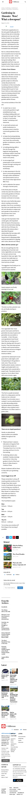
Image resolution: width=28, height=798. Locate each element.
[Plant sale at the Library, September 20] (8, 565)
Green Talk (3, 773)
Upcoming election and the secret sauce (5, 714)
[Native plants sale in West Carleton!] (14, 708)
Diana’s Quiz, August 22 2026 (5, 676)
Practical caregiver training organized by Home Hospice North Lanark (5, 650)
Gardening (7, 8)
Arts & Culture (13, 735)
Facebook (9, 574)
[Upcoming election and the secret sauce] (5, 708)
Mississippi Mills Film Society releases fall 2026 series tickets (13, 678)
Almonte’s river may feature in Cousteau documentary (5, 617)
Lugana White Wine (5, 657)
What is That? (4, 777)
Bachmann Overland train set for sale (5, 695)
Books (12, 742)
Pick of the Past (14, 747)
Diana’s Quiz (12, 794)
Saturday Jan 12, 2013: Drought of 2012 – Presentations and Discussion (5, 625)
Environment (4, 771)
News (10, 787)
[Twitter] (10, 537)
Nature (3, 775)
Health (19, 740)
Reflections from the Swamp (13, 750)
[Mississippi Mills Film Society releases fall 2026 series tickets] (14, 671)
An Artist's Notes (13, 739)
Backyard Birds (5, 770)
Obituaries (20, 742)
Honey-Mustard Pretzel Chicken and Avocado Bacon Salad (5, 635)
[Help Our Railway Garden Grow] (8, 548)
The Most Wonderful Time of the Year (5, 642)
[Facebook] (7, 537)
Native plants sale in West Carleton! (13, 714)
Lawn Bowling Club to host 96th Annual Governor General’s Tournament (14, 697)
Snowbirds (4, 607)
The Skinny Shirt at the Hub (5, 610)
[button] (25, 2)
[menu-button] (2, 1)
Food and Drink (21, 736)
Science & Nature (4, 766)
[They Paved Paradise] (8, 556)
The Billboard (21, 792)
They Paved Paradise (19, 554)
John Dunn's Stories (14, 744)
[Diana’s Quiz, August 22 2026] (5, 671)
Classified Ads (12, 792)
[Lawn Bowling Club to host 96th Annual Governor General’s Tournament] (14, 689)
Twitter (17, 574)
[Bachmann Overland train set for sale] (5, 689)
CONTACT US (19, 794)
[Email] (17, 537)
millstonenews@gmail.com (8, 733)
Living (2, 8)
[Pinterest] (14, 537)
